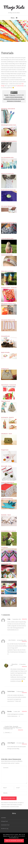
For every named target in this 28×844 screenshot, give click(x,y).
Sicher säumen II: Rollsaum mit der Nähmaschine (8, 304)
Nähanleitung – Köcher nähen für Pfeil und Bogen (8, 109)
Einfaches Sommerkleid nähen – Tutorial (7, 174)
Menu (12, 18)
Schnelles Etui (4, 580)
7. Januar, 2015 (16, 711)
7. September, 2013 (16, 619)
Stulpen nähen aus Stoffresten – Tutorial (7, 271)
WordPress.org (4, 828)
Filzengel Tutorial (4, 450)
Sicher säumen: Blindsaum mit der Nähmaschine (8, 206)
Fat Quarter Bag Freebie (6, 563)
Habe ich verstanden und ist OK (14, 840)
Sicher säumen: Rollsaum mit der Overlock (8, 320)
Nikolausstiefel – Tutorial (6, 466)
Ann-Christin (12, 640)
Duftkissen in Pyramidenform (7, 596)
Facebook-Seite (20, 85)
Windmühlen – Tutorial (6, 515)
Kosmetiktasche (4, 547)
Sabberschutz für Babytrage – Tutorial (7, 499)
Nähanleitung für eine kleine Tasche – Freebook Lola (9, 125)
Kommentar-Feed (5, 825)
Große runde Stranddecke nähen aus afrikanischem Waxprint (8, 222)
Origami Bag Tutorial (5, 401)
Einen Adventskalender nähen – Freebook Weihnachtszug (7, 157)
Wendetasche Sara (5, 368)
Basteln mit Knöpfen (5, 352)
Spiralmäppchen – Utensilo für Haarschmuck (7, 417)
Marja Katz (14, 7)
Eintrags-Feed (4, 821)
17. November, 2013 (18, 665)
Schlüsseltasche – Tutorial (6, 433)
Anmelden (3, 817)
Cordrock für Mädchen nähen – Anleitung (7, 239)
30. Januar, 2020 (20, 743)
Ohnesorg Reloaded (5, 336)
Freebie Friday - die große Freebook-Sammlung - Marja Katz (12, 727)
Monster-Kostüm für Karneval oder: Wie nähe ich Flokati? (8, 190)
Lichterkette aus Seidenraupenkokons (9, 141)
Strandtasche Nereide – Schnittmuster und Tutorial (9, 287)
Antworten (24, 619)
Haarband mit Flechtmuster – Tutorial (7, 255)
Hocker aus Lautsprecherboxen (7, 482)
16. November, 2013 (21, 640)
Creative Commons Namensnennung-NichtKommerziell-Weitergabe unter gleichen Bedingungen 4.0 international (14, 99)
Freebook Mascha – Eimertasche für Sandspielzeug (8, 385)
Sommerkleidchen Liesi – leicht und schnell (8, 531)
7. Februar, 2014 (19, 691)
